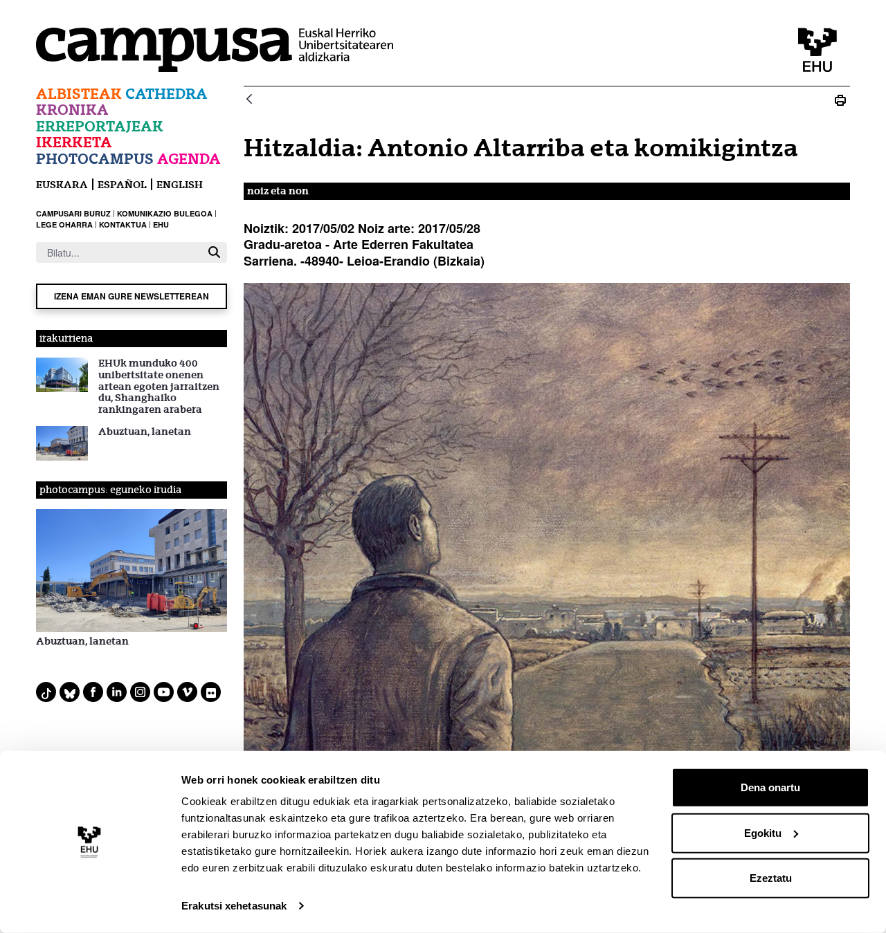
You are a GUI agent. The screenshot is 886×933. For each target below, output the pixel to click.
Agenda (189, 158)
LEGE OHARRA (64, 224)
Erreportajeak (99, 126)
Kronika (72, 109)
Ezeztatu (771, 878)
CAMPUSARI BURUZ (73, 213)
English (179, 184)
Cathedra (166, 93)
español (122, 184)
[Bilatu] (214, 252)
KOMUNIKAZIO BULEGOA (165, 213)
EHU (161, 224)
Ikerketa (74, 142)
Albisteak (79, 93)
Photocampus (95, 158)
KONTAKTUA (123, 224)
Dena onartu (770, 787)
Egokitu (762, 832)
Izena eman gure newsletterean (131, 296)
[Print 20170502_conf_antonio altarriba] (840, 100)
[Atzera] (249, 99)
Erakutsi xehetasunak (234, 906)
